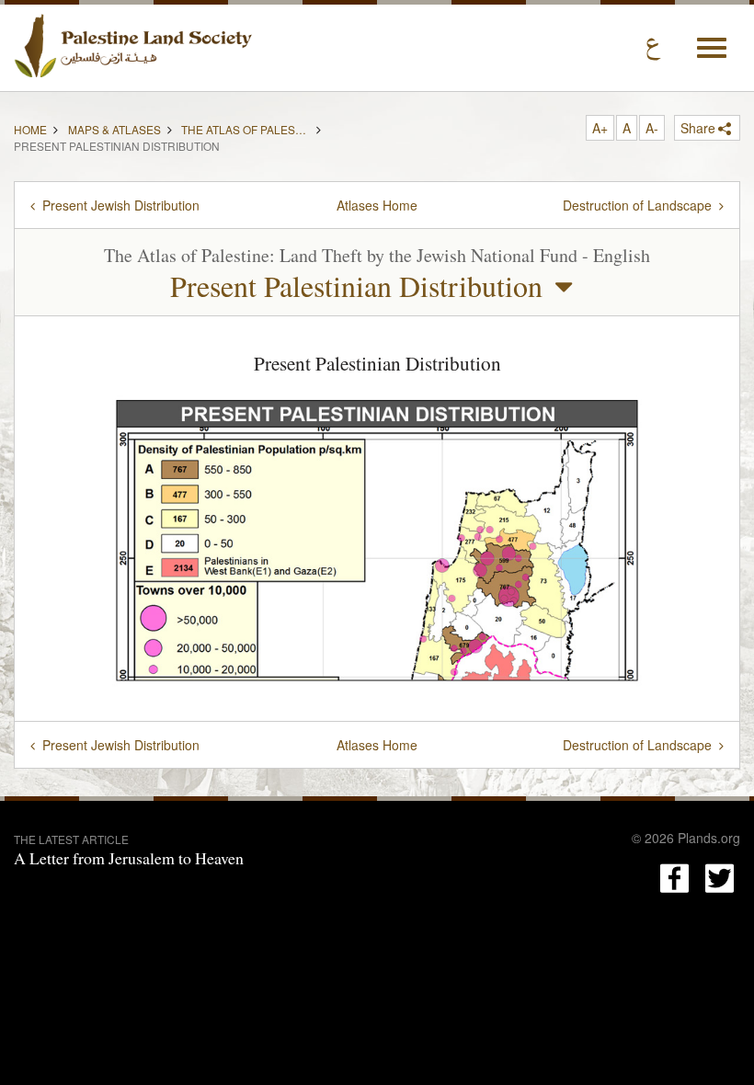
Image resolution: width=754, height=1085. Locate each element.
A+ (600, 128)
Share (697, 128)
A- (651, 128)
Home (30, 127)
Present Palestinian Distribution (356, 285)
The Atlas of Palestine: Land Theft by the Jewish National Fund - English (245, 127)
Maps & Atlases (114, 127)
